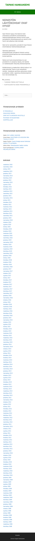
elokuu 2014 (6, 353)
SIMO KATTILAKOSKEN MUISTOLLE (14, 115)
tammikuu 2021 (7, 215)
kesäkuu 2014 (7, 358)
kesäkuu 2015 (7, 331)
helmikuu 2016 (7, 313)
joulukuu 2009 (7, 477)
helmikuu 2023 (7, 178)
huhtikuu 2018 (7, 264)
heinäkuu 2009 (7, 488)
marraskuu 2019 (8, 242)
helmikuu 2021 (7, 213)
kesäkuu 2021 (7, 204)
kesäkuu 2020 (7, 231)
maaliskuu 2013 (7, 391)
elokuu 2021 (6, 200)
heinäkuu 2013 (7, 382)
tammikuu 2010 (7, 475)
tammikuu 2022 (7, 193)
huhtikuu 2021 (7, 209)
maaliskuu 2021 (7, 211)
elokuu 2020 (6, 227)
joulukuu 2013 (7, 371)
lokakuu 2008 (7, 508)
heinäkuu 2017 (7, 280)
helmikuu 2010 (7, 473)
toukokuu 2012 (7, 413)
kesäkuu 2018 (7, 262)
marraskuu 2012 (8, 400)
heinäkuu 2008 (7, 515)
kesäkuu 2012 (7, 411)
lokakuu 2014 (7, 349)
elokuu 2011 (6, 433)
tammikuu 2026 (7, 167)
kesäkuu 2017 (7, 282)
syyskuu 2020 (7, 224)
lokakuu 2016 (7, 300)
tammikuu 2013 (7, 395)
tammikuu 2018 (7, 267)
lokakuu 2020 (7, 222)
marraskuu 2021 (8, 198)
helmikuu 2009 (7, 500)
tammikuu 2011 (7, 449)
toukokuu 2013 (7, 386)
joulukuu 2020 (7, 218)
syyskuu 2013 (7, 377)
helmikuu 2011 (7, 446)
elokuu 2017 (6, 278)
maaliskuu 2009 (7, 497)
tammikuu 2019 (7, 253)
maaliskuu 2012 (7, 417)
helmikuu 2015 (7, 340)
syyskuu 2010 (7, 457)
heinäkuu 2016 (7, 304)
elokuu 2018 (6, 258)
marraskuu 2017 (8, 271)
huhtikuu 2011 (7, 442)
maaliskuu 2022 (7, 191)
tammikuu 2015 (7, 342)
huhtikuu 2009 (7, 495)
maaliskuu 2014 (7, 364)
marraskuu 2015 (8, 320)
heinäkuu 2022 (7, 187)
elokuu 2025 (6, 169)
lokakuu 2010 (7, 455)
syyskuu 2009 (7, 484)
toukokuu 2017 (7, 284)
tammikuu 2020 (7, 238)
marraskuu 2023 (8, 176)
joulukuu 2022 (7, 180)
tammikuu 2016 (7, 315)
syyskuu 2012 (7, 404)
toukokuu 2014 (7, 360)
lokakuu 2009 (7, 482)
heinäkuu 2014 (7, 355)
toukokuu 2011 (7, 440)
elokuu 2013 (6, 380)
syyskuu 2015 (7, 324)
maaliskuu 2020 (7, 235)
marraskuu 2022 (8, 182)
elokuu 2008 (6, 513)
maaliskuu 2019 (7, 249)
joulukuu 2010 (7, 451)
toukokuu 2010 (7, 466)
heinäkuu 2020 (7, 229)
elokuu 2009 (6, 486)
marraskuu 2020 (8, 220)
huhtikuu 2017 (7, 286)
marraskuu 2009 (8, 480)
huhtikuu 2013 (7, 389)
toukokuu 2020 (7, 233)
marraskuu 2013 (8, 373)
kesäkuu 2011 (7, 437)
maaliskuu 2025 (7, 171)
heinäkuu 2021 (7, 202)
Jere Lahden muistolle (13, 135)
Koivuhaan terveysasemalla (11, 118)
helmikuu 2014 (7, 366)
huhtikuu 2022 (7, 189)
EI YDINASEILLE (8, 111)
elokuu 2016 (6, 302)
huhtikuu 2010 (7, 468)
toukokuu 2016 (7, 306)
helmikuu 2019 (7, 251)
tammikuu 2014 (7, 369)
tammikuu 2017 (7, 293)
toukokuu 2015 (7, 333)
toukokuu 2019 (7, 247)
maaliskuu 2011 (7, 444)
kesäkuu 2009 (7, 491)
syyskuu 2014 (7, 351)
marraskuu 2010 (8, 453)
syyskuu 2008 (7, 511)
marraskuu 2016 (8, 298)
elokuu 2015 (6, 326)
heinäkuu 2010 (7, 462)
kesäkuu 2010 (7, 464)
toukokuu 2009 (7, 493)
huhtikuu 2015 (7, 335)
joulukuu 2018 (7, 255)
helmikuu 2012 (7, 420)
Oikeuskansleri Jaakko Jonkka (19, 145)
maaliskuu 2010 (7, 471)
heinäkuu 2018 (7, 260)
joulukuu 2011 (7, 424)
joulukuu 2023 (7, 173)
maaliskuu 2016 (7, 311)
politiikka (7, 80)
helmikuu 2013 (7, 393)
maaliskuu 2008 (7, 524)
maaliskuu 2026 (7, 164)
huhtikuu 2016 (7, 309)
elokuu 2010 (6, 460)
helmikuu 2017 (7, 291)
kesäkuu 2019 (7, 244)
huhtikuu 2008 (7, 522)
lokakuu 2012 (7, 402)
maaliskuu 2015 (7, 338)
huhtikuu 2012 (7, 415)
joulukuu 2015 (7, 318)
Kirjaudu (17, 535)
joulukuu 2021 (7, 196)
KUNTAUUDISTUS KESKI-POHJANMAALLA (17, 85)
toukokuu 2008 (7, 520)
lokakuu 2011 (7, 429)
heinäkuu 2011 (7, 435)
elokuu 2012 (6, 406)
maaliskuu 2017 (7, 289)
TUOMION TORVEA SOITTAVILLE (14, 82)
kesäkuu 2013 (7, 384)
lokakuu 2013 (7, 375)
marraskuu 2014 (8, 346)
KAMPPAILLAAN (8, 120)
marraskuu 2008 (8, 506)
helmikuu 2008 (7, 526)
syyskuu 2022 (7, 184)
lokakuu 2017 (7, 273)
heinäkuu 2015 (7, 329)
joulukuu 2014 (7, 344)
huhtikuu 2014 (7, 362)
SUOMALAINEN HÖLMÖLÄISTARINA (13, 148)
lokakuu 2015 (7, 322)
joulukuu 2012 (7, 397)
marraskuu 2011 (8, 426)
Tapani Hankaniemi (17, 4)
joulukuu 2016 (7, 295)
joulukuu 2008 (7, 504)
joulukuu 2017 (7, 269)
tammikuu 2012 (7, 422)
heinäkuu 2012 (7, 409)
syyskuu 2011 (7, 431)
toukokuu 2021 (7, 207)
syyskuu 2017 (7, 275)
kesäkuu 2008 (7, 517)
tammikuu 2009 (7, 502)
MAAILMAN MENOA (9, 113)
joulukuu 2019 (7, 240)
